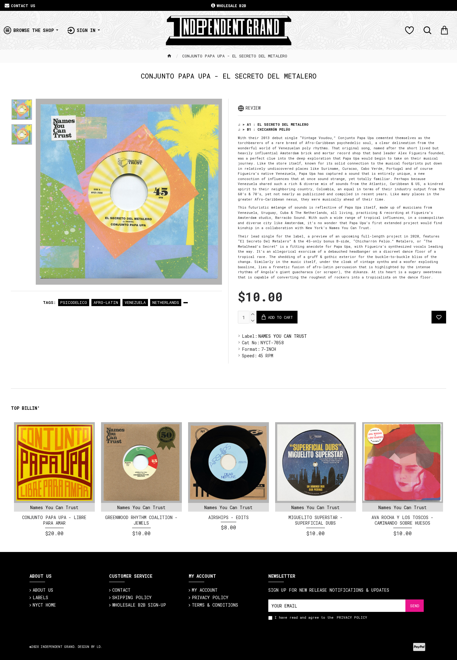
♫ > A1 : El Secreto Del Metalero (273, 124)
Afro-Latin (106, 302)
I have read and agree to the (321, 617)
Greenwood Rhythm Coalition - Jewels (141, 520)
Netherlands (165, 302)
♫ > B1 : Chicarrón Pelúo (264, 129)
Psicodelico (73, 302)
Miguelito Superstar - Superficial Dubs (316, 520)
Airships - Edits (228, 517)
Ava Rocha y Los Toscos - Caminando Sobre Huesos (402, 520)
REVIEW (253, 108)
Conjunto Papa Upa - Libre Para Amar (54, 520)
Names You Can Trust (282, 336)
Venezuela (135, 302)
